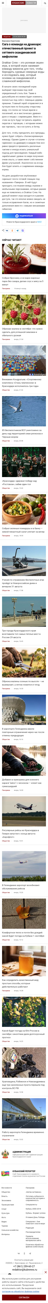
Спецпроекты (31, 1205)
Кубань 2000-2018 (33, 1209)
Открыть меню (3, 3)
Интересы (6, 1234)
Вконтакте (19, 1253)
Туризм (5, 1226)
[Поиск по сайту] (45, 3)
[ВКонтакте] (7, 231)
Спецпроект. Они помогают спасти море (35, 1222)
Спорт (4, 1209)
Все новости (7, 1188)
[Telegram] (17, 231)
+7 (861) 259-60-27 (24, 1266)
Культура (5, 1213)
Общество (7, 37)
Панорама (30, 1188)
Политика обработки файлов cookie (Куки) (35, 1246)
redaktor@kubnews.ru (24, 1269)
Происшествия (8, 1205)
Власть (5, 1196)
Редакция (30, 1228)
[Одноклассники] (12, 231)
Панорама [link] (6, 288)
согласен (24, 1297)
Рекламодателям (33, 1232)
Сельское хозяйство (10, 1230)
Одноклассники (24, 1253)
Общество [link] (6, 390)
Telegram (30, 1253)
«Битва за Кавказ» (33, 1192)
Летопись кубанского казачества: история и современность (35, 1198)
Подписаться (26, 216)
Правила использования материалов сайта (33, 1238)
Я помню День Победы (35, 1217)
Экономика (6, 1200)
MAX (39, 222)
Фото (4, 1217)
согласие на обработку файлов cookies (20, 1291)
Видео (4, 1222)
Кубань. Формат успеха (35, 1213)
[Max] (23, 231)
